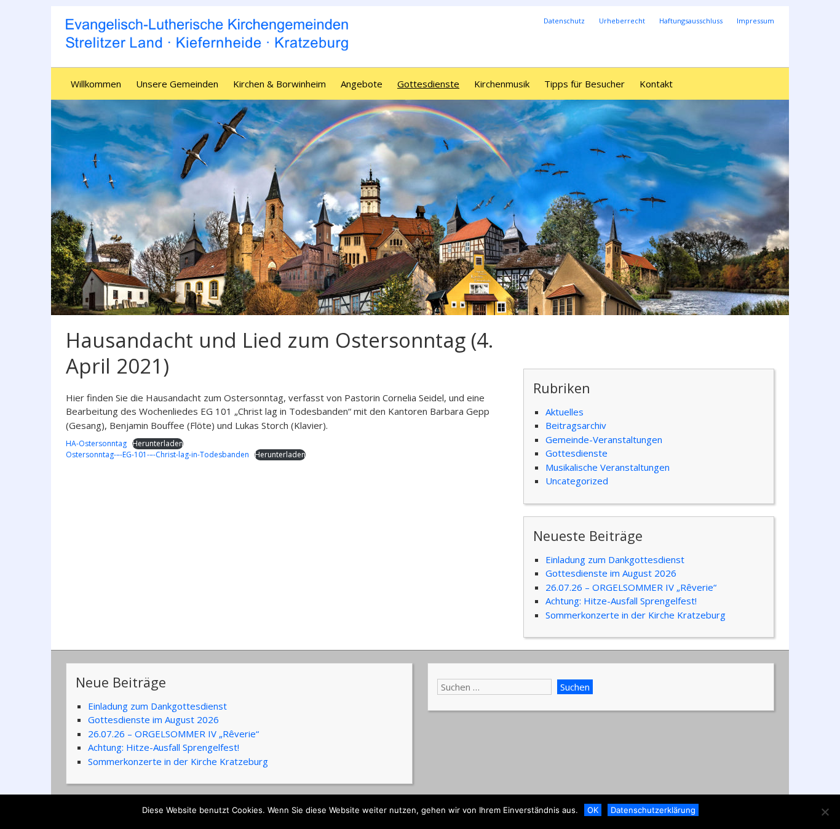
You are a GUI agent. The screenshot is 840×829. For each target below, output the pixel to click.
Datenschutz (564, 20)
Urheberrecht (622, 20)
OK (592, 810)
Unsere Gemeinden (177, 84)
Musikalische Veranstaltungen (607, 467)
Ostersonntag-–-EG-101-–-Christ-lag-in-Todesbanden (157, 454)
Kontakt (656, 84)
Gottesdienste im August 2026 (610, 573)
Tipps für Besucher (584, 84)
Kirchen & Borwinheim (279, 84)
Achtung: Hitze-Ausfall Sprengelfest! (621, 601)
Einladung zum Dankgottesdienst (614, 559)
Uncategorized (576, 481)
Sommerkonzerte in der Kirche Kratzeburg (635, 615)
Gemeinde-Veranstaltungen (603, 439)
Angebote (361, 84)
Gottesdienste (428, 84)
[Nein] (824, 812)
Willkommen (96, 84)
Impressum (755, 20)
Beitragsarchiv (575, 425)
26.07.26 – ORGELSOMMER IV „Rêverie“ (630, 587)
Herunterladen (157, 443)
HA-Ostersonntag (96, 443)
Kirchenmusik (501, 84)
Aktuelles (564, 412)
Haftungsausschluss (691, 20)
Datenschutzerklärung (653, 810)
